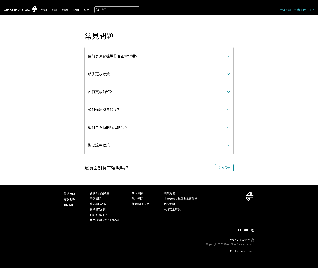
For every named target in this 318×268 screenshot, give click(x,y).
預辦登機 (300, 10)
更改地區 (69, 199)
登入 (312, 10)
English (68, 204)
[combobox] (116, 9)
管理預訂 (285, 10)
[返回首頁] (20, 9)
